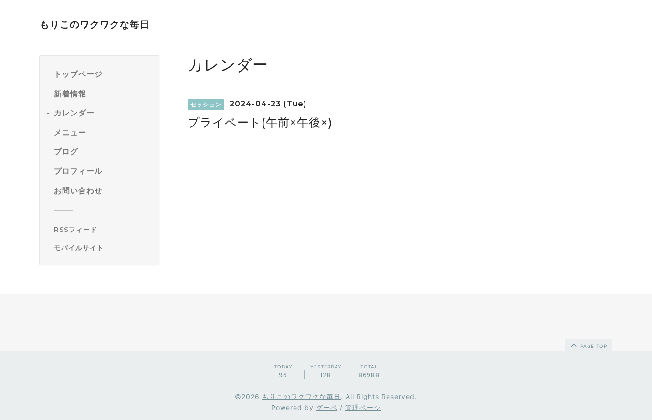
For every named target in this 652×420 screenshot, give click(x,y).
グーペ (326, 407)
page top (592, 346)
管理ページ (363, 407)
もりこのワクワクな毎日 (95, 24)
